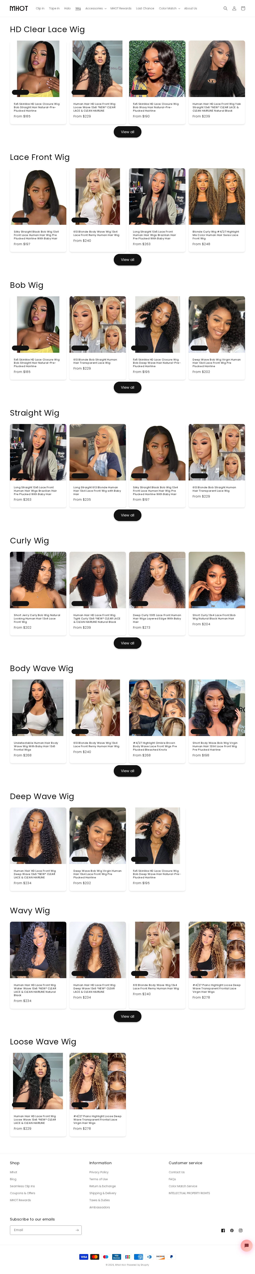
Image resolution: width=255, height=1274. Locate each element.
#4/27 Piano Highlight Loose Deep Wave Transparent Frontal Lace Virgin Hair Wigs (217, 989)
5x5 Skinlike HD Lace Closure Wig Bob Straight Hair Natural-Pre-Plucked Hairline (37, 107)
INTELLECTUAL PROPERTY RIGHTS (189, 1193)
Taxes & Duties (99, 1200)
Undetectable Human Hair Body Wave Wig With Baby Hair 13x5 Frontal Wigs (36, 746)
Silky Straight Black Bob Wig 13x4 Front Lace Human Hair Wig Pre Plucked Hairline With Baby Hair (36, 235)
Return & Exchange (102, 1186)
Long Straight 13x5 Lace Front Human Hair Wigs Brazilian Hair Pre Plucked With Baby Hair (154, 235)
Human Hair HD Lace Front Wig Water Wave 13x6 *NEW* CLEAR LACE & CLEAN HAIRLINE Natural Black (35, 990)
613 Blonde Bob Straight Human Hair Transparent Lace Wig (95, 361)
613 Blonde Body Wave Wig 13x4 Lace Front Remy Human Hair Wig (97, 233)
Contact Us (177, 1172)
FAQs (172, 1179)
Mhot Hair (120, 1264)
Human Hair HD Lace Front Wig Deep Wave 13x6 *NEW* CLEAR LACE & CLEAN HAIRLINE (35, 874)
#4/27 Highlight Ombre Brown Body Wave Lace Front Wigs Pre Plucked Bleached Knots (155, 746)
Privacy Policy (99, 1172)
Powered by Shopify (138, 1264)
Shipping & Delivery (102, 1193)
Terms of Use (98, 1179)
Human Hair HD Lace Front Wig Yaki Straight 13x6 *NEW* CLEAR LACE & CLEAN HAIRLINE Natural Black (217, 107)
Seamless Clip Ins (22, 1186)
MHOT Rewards (20, 1200)
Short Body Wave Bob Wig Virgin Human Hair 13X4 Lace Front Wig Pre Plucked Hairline (215, 746)
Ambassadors (99, 1207)
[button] (225, 8)
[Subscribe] (77, 1230)
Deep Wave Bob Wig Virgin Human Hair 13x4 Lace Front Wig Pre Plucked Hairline (217, 363)
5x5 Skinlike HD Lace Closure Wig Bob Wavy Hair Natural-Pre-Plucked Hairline (156, 107)
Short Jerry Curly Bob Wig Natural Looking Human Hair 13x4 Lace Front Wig (37, 619)
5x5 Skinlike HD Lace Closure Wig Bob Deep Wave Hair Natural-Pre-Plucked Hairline (157, 363)
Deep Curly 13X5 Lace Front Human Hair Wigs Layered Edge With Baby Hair (157, 619)
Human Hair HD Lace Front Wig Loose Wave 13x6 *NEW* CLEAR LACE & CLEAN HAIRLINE (95, 107)
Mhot (13, 1172)
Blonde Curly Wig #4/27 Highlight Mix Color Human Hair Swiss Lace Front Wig (216, 235)
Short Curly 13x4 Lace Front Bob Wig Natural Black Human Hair (214, 617)
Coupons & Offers (22, 1193)
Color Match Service (183, 1186)
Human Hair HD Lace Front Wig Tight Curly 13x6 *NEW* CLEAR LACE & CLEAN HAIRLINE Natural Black (97, 619)
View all (127, 131)
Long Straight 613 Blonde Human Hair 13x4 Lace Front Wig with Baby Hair (97, 491)
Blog (13, 1179)
